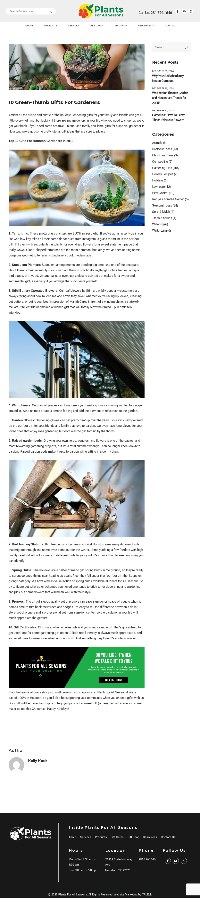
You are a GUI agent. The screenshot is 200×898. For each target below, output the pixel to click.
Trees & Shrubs (162, 218)
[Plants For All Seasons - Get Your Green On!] (101, 11)
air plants (56, 244)
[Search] (50, 11)
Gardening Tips (162, 168)
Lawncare (158, 187)
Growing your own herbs (60, 440)
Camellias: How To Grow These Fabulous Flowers (168, 117)
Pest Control (160, 193)
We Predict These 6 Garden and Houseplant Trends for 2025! (170, 98)
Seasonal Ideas (162, 205)
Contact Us (168, 837)
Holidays (157, 180)
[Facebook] (177, 11)
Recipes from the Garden (168, 199)
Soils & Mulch (161, 212)
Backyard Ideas (162, 149)
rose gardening (48, 431)
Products (50, 25)
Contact (171, 25)
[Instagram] (191, 11)
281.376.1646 (147, 859)
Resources (145, 25)
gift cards (61, 633)
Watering (158, 224)
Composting (160, 161)
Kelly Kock (37, 761)
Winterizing (159, 230)
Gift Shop (121, 25)
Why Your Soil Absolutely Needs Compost (168, 78)
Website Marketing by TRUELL (133, 894)
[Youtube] (184, 11)
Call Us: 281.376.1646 (155, 13)
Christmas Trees (162, 155)
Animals (157, 143)
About (29, 25)
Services (73, 25)
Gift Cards (97, 25)
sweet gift (90, 703)
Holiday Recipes (162, 174)
